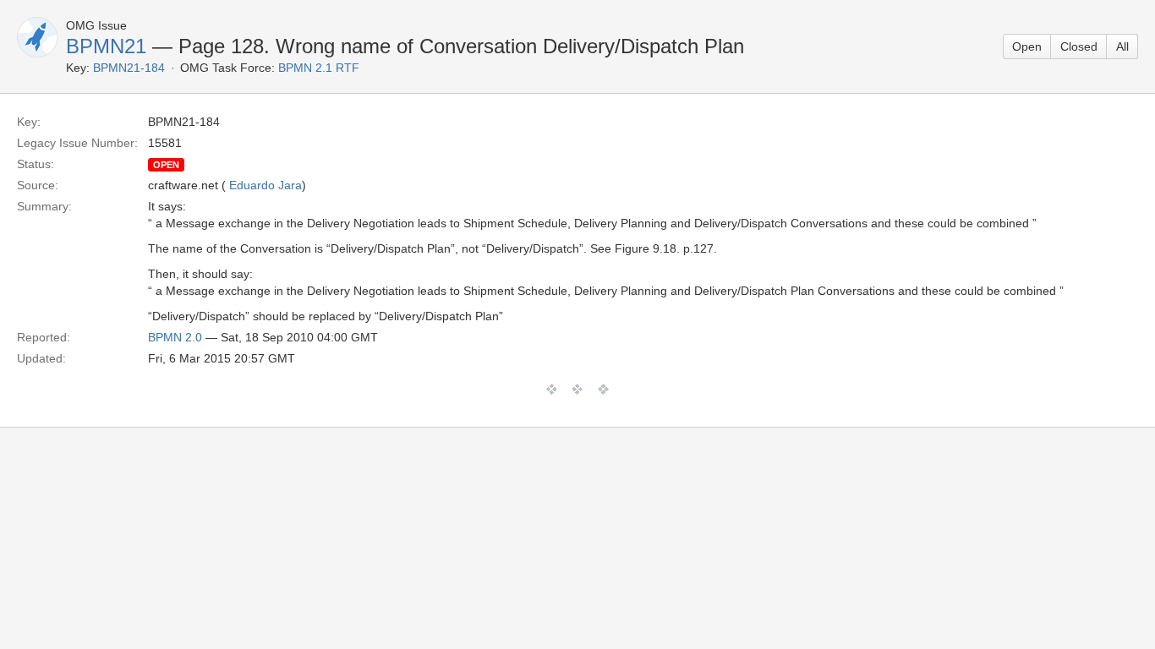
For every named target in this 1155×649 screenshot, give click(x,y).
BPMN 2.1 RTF (318, 67)
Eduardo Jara (265, 185)
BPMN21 (106, 46)
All (1122, 46)
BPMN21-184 (129, 67)
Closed (1079, 46)
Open (1027, 46)
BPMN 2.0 (175, 337)
